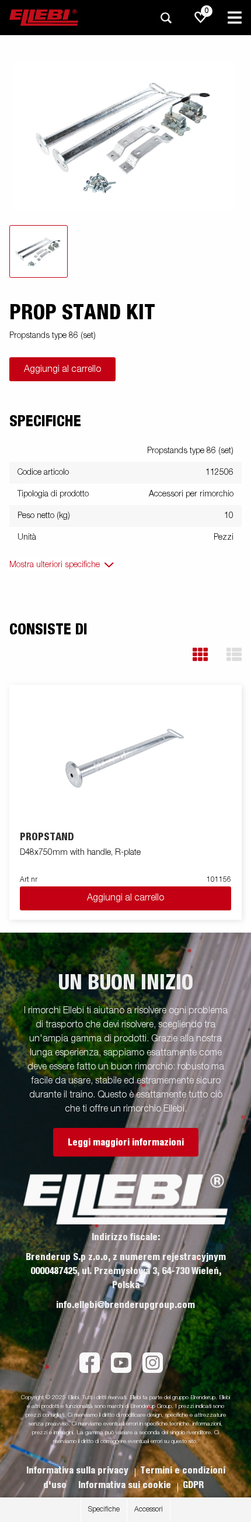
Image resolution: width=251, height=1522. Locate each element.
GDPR (193, 1485)
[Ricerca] (165, 18)
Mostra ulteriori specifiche (54, 565)
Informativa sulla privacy (78, 1470)
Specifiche (104, 1509)
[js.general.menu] (234, 17)
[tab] (38, 251)
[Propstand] (126, 758)
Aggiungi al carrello (62, 369)
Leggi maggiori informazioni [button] (126, 1142)
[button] (200, 654)
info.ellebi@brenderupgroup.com (125, 1305)
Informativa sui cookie (125, 1485)
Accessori (148, 1509)
